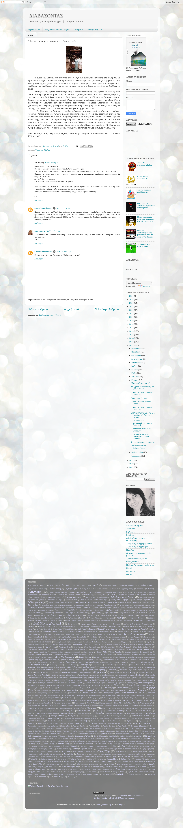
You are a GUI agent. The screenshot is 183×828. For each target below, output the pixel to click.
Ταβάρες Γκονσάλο (47, 749)
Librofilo (129, 568)
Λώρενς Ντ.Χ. (148, 665)
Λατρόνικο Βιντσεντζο (94, 660)
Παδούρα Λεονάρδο (145, 711)
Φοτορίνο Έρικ (93, 764)
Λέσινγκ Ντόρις (70, 662)
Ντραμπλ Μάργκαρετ (113, 705)
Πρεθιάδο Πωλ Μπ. (79, 726)
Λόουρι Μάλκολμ (71, 665)
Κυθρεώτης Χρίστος (100, 657)
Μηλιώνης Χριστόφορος (79, 677)
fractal (32, 777)
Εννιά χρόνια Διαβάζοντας (142, 177)
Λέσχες (81, 662)
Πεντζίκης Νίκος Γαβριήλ (99, 721)
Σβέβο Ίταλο (149, 733)
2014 (131, 338)
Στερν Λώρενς (114, 743)
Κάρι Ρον (150, 642)
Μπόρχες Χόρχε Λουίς (44, 693)
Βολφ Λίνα (136, 602)
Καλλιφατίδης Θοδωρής (120, 639)
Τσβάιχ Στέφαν (111, 757)
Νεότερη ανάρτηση (38, 309)
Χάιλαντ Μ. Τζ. (85, 766)
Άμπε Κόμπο (139, 589)
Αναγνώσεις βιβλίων (134, 526)
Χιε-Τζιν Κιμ (57, 772)
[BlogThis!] (84, 146)
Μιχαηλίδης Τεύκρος (36, 680)
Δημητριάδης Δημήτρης (108, 620)
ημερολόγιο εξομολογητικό (131, 634)
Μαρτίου (135, 380)
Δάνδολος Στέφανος (41, 620)
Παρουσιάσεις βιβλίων (120, 718)
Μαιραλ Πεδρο (60, 667)
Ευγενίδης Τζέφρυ (74, 632)
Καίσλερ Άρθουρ (65, 639)
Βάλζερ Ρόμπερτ (72, 600)
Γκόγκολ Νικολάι (113, 610)
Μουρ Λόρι (61, 683)
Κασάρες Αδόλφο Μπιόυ (115, 644)
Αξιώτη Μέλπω (62, 594)
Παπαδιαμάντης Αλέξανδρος (142, 716)
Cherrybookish (132, 562)
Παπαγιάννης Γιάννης (87, 716)
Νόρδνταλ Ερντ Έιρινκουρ (133, 698)
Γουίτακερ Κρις (32, 618)
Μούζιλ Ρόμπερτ (142, 680)
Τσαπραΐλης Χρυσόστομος (94, 756)
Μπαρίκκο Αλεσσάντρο (80, 685)
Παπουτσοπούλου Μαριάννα (73, 718)
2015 (131, 335)
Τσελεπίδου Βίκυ (125, 757)
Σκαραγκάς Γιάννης (103, 738)
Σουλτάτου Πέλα (93, 741)
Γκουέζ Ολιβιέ (68, 613)
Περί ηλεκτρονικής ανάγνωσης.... (138, 447)
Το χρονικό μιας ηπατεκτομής (143, 245)
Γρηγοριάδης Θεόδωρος (136, 618)
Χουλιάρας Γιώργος (146, 772)
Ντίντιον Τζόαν (118, 703)
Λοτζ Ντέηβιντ (84, 665)
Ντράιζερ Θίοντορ (97, 705)
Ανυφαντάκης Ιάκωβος (47, 594)
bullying (131, 774)
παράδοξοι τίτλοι (105, 718)
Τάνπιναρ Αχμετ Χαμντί (114, 749)
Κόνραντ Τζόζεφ (101, 652)
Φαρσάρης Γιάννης (141, 759)
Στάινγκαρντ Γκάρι (149, 741)
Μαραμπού (99, 672)
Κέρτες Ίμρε (43, 649)
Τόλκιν (151, 751)
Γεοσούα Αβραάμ (110, 605)
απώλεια (111, 595)
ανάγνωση (35, 591)
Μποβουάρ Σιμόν (103, 690)
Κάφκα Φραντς (50, 647)
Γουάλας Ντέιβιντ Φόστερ (74, 615)
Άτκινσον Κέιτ (90, 597)
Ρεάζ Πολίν (40, 728)
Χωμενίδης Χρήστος (73, 774)
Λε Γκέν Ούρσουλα (123, 660)
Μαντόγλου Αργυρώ (69, 673)
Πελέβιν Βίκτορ (53, 721)
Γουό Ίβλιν (82, 618)
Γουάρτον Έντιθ (92, 615)
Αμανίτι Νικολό (113, 589)
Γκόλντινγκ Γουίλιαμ (129, 610)
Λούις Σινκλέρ (108, 665)
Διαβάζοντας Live (94, 30)
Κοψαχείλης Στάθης (123, 654)
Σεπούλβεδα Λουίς (100, 736)
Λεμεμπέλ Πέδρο (56, 662)
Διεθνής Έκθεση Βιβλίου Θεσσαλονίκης (138, 624)
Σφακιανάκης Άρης (102, 746)
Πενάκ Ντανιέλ (66, 721)
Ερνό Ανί (152, 629)
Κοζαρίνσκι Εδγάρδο (56, 652)
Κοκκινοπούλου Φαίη (73, 652)
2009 (131, 467)
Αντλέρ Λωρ (127, 592)
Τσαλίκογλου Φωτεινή (49, 756)
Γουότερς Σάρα (108, 618)
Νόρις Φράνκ (148, 698)
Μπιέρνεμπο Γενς (58, 690)
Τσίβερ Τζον (34, 759)
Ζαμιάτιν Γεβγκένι (123, 631)
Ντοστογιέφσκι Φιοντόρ (64, 705)
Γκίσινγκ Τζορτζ (99, 610)
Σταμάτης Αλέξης (63, 744)
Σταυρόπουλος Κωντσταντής (82, 743)
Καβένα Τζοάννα (50, 639)
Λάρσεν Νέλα (79, 660)
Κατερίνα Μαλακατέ (43, 208)
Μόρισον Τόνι (129, 680)
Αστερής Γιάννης (39, 597)
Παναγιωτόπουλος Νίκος (115, 713)
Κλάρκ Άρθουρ (118, 649)
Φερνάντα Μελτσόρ (54, 761)
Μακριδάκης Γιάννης (135, 667)
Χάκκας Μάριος (98, 766)
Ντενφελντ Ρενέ (142, 700)
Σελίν (29, 736)
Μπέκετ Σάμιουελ (95, 688)
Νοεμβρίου (136, 352)
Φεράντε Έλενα (40, 762)
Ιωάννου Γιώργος (133, 637)
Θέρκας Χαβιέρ (82, 637)
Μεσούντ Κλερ (63, 677)
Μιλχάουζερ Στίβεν (125, 677)
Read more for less (139, 398)
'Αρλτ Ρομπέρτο (33, 585)
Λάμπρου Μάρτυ (67, 660)
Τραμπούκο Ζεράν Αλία (135, 754)
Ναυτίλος (130, 550)
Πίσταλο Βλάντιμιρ (114, 723)
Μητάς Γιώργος (94, 678)
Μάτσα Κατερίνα (150, 675)
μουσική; (88, 683)
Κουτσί (90, 655)
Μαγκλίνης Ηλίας (34, 667)
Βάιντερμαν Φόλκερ (146, 597)
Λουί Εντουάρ (97, 665)
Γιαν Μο (150, 605)
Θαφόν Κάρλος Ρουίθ (35, 637)
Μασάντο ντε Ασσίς (121, 675)
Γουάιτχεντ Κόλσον (55, 615)
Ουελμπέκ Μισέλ (85, 711)
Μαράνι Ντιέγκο (115, 672)
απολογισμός (88, 595)
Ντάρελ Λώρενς (47, 700)
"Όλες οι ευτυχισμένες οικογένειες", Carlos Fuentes (140, 436)
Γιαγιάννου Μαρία (138, 605)
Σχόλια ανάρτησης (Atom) (50, 315)
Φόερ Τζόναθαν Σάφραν (104, 762)
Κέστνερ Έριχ (66, 649)
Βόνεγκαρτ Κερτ (148, 602)
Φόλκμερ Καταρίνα (121, 761)
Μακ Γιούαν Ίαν (74, 667)
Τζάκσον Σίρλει (33, 751)
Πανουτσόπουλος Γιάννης (135, 713)
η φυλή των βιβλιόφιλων (106, 634)
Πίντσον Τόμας (81, 723)
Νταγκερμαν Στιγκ (33, 700)
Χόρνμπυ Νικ (132, 772)
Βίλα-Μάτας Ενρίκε (83, 602)
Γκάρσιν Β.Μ (32, 610)
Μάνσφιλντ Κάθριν (141, 670)
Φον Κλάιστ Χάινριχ (136, 761)
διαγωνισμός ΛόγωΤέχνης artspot (95, 624)
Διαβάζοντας (139, 620)
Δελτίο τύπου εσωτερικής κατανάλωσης (136, 539)
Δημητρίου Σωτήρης (124, 620)
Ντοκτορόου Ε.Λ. (146, 703)
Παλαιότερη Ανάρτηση (107, 309)
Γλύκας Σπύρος (40, 615)
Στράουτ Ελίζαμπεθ (70, 746)
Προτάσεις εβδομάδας (138, 726)
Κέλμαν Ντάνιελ (124, 647)
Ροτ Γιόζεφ (129, 728)
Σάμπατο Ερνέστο (70, 734)
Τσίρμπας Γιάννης (62, 759)
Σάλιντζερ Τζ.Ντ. (147, 731)
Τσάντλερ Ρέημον (65, 756)
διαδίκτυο (116, 624)
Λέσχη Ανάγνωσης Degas (137, 547)
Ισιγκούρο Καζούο (118, 637)
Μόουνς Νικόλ (104, 680)
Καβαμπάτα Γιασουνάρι (35, 639)
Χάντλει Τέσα (74, 769)
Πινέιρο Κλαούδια (67, 723)
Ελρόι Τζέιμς (82, 629)
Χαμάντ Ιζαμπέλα (129, 766)
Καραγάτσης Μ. (88, 642)
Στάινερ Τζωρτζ (35, 743)
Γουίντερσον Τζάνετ (146, 615)
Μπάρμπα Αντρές (97, 685)
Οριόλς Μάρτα (57, 711)
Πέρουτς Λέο (143, 721)
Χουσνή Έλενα (33, 774)
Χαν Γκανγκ (53, 769)
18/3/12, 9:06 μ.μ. (63, 252)
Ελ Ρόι (39, 629)
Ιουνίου (134, 370)
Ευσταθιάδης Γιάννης (90, 631)
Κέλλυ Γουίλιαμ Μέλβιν (108, 647)
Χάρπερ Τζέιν (132, 769)
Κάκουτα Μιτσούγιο (80, 639)
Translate (146, 286)
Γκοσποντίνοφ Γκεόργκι (52, 613)
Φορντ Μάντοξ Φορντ (52, 764)
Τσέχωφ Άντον (138, 756)
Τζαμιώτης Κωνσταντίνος (49, 751)
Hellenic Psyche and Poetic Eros (140, 565)
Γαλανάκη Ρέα (65, 605)
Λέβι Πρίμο (31, 662)
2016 (131, 331)
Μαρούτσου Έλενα (57, 675)
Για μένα (79, 30)
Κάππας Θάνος (74, 642)
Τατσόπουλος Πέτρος (132, 749)
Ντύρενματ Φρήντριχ (130, 705)
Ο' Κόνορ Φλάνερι (48, 708)
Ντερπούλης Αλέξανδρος (43, 703)
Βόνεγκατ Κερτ (33, 605)
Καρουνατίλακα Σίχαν (35, 644)
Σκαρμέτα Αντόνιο (134, 738)
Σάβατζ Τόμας (49, 731)
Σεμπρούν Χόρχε (66, 736)
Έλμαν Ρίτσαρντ (69, 629)
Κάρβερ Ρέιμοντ (137, 642)
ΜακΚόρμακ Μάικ (105, 667)
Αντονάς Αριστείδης (140, 592)
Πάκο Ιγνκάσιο (53, 713)
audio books (87, 774)
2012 (131, 345)
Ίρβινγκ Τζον (104, 637)
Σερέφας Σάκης (125, 736)
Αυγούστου (136, 362)
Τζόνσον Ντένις (90, 751)
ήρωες (151, 634)
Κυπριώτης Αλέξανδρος (117, 657)
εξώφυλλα (92, 629)
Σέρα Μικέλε (113, 736)
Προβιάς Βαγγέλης (109, 726)
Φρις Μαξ (41, 766)
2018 (131, 324)
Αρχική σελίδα (34, 30)
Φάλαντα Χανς (126, 759)
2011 (131, 460)
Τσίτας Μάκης (89, 759)
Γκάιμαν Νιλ (87, 608)
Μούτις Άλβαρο (99, 683)
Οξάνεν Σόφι (45, 711)
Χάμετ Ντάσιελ (142, 766)
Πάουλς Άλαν (72, 716)
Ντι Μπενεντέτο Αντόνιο (62, 703)
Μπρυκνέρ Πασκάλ (68, 695)
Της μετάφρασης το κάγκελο (142, 442)
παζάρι (30, 713)
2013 (131, 342)
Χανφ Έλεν (96, 769)
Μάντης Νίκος (54, 673)
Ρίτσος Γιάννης (82, 728)
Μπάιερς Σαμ (131, 683)
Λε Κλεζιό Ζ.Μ (136, 660)
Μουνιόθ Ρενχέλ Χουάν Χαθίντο (44, 683)
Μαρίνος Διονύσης (146, 673)
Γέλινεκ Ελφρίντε (78, 605)
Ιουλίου (134, 366)
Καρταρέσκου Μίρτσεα (82, 644)
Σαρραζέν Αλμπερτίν (122, 733)
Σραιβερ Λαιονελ (135, 741)
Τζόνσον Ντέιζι (78, 751)
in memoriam (41, 777)
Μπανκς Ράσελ (45, 685)
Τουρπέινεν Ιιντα (105, 754)
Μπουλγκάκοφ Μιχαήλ (111, 693)
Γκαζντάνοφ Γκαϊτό (73, 607)
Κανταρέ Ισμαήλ (60, 642)
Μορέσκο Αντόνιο (117, 680)
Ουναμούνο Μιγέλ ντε (114, 711)
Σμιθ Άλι (44, 741)
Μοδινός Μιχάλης (59, 680)
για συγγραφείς (124, 605)
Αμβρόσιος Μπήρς (126, 589)
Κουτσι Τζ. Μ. (100, 655)
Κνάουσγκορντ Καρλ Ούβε (37, 652)
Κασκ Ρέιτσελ (130, 644)
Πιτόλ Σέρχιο (127, 723)
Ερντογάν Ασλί (35, 631)
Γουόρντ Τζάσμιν (94, 618)
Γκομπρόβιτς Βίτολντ (146, 610)
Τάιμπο (75, 749)
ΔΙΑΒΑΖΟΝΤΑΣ (46, 15)
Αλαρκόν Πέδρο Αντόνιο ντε (37, 589)
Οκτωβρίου (136, 355)
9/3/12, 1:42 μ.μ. (51, 163)
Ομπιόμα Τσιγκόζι (147, 708)
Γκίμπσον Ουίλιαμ (85, 610)
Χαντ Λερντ (63, 769)
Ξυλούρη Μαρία (33, 708)
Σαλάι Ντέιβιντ (133, 731)
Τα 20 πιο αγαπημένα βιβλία (144, 164)
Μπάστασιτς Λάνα (34, 688)
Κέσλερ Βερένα (54, 649)
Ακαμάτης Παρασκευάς (128, 585)
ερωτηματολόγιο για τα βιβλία (53, 632)
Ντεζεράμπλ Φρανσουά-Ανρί (89, 700)
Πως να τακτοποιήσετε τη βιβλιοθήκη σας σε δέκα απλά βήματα (145, 233)
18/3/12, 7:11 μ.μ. (53, 231)
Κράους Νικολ (137, 655)
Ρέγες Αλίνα (50, 728)
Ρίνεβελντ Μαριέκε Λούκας (65, 728)
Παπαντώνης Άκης (54, 718)
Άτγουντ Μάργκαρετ (73, 597)
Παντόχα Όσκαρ (41, 716)
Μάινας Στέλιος (48, 667)
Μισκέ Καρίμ (137, 677)
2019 (131, 321)
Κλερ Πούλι (129, 649)
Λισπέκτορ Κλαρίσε (56, 665)
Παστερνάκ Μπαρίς (136, 718)
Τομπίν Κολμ (68, 754)
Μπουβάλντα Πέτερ (60, 693)
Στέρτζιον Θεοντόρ (128, 743)
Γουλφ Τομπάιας (71, 618)
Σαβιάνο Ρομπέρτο (63, 731)
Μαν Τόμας (113, 670)
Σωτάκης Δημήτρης (126, 746)
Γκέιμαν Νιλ (59, 610)
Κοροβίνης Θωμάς (131, 652)
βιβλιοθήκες (148, 600)
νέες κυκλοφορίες (39, 698)
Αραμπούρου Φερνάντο (126, 594)
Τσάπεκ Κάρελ (78, 756)
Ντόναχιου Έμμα (33, 705)
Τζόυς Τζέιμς (104, 751)
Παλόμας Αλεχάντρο (82, 713)
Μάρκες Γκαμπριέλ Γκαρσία (38, 675)
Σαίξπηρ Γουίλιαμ (107, 731)
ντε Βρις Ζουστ (60, 700)
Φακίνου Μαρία (112, 759)
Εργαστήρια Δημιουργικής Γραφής (134, 629)
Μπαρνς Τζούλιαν (113, 685)
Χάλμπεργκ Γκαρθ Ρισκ (113, 766)
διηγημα (31, 626)
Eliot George (151, 774)
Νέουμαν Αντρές (53, 698)
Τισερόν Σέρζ (119, 751)
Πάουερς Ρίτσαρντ (57, 716)
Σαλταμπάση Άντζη (34, 733)
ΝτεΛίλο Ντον (127, 700)
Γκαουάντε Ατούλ (147, 607)
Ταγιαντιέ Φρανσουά (63, 749)
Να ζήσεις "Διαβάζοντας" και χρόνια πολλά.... (142, 388)
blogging (97, 774)
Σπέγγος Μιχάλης (107, 741)
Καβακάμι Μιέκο (147, 637)
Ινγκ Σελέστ (93, 637)
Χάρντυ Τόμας (120, 769)
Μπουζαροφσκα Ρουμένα (91, 693)
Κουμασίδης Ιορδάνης (78, 654)
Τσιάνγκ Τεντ (150, 757)
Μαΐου (134, 373)
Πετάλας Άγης (41, 723)
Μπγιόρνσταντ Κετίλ (64, 688)
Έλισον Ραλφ (57, 629)
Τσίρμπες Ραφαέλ (76, 759)
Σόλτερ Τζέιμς (63, 741)
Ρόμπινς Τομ (119, 728)
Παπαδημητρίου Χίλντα (120, 716)
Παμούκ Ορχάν (97, 713)
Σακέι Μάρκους (121, 731)
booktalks (120, 774)
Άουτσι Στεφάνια (75, 594)
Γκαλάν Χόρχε (119, 607)
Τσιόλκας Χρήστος (47, 759)
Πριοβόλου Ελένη (94, 726)
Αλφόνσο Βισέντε (100, 589)
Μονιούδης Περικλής (75, 680)
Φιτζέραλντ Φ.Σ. (69, 761)
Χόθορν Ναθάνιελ (118, 772)
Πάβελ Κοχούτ (130, 711)
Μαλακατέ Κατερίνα (45, 670)
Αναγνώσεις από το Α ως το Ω (57, 30)
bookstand (107, 774)
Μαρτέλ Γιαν (95, 675)
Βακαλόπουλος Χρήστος (36, 600)
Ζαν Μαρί (135, 631)
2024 (131, 303)
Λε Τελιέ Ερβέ (148, 660)
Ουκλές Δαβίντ (99, 711)
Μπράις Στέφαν (40, 695)
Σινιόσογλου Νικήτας (45, 738)
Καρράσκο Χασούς (65, 644)
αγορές (96, 585)
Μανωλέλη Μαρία (85, 672)
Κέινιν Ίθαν (77, 647)
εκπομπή (31, 629)
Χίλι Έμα (66, 772)
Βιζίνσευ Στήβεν (53, 602)
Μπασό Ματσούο (147, 685)
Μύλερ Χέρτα (81, 695)
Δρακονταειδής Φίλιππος (68, 626)
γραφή (120, 617)
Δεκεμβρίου (136, 348)
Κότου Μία (47, 654)
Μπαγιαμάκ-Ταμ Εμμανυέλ (115, 683)
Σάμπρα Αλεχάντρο (87, 734)
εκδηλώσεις (141, 626)
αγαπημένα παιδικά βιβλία (81, 585)
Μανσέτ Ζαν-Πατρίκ (125, 670)
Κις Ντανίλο (106, 649)
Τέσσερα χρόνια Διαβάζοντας (144, 191)
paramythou (39, 231)
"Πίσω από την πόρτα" (140, 383)
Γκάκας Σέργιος (106, 607)
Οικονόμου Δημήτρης (116, 708)
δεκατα (67, 620)
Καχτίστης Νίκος (65, 647)
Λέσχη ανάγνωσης (92, 662)
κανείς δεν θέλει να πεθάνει (39, 642)
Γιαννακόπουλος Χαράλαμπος (54, 607)
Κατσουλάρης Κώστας (35, 647)
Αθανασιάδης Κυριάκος (109, 585)
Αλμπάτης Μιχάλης (86, 589)
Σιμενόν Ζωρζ (137, 736)
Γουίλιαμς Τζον (131, 615)
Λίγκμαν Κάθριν (147, 662)
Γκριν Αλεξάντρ (140, 613)
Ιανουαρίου (136, 456)
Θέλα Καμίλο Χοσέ (51, 637)
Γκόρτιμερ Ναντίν (34, 613)
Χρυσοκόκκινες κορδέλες (136, 559)
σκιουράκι (147, 739)
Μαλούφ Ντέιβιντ (80, 670)
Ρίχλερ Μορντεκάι (95, 728)
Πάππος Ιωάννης (91, 718)
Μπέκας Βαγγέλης (80, 688)
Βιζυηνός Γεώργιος (67, 602)
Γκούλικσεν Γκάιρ (82, 613)
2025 (131, 300)
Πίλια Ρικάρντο (54, 723)
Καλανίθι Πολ (93, 639)
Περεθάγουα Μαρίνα (116, 721)
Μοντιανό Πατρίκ (90, 680)
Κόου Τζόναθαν (116, 652)
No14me (130, 575)
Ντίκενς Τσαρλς (105, 703)
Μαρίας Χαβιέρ (129, 673)
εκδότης (150, 626)
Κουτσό (111, 655)
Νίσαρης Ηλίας (95, 698)
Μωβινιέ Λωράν (94, 695)
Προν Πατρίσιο (123, 726)
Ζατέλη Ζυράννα (33, 634)
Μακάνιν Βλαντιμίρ (89, 667)
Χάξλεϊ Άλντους (107, 769)
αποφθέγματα (100, 595)
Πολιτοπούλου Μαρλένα (36, 726)
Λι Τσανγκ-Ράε (134, 662)
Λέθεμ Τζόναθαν (43, 662)
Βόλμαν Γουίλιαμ (125, 602)
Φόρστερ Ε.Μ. (81, 764)
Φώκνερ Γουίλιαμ (52, 767)
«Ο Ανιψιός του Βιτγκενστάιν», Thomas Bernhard (141, 423)
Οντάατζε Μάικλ (33, 711)
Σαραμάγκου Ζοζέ (104, 734)
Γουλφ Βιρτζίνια (45, 618)
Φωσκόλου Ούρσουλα (70, 767)
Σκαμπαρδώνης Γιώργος (86, 738)
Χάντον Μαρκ (85, 769)
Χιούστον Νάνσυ (91, 772)
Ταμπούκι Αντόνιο (87, 749)
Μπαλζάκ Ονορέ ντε (145, 683)
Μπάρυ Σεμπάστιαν (132, 685)
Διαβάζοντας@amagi (47, 623)
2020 (131, 317)
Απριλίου (135, 377)
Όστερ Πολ (69, 711)
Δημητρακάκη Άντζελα (91, 620)
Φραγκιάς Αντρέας (140, 764)
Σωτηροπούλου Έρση (143, 746)
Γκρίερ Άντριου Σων (125, 613)
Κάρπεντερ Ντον (50, 644)
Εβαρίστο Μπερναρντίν (98, 626)
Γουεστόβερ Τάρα (117, 615)
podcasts (57, 777)
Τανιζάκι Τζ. (100, 749)
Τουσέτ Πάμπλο (119, 754)
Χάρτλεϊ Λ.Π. (143, 769)
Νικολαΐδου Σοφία (68, 698)
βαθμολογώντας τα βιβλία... (122, 597)
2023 (131, 306)
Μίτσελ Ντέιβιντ (149, 678)
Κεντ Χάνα (149, 647)
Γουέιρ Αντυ (104, 615)
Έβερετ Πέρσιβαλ (115, 626)
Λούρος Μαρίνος (135, 665)
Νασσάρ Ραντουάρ (137, 695)
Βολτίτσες (130, 535)
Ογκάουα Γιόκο (78, 708)
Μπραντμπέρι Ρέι (53, 695)
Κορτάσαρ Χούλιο (146, 652)
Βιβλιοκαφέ (130, 532)
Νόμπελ (119, 698)
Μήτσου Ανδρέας (109, 678)
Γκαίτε (96, 607)
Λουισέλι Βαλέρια (121, 665)
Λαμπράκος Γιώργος (36, 660)
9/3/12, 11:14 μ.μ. (63, 208)
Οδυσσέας (91, 708)
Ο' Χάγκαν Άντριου (64, 708)
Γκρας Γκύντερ (96, 613)
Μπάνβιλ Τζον (32, 685)
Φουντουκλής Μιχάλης (124, 764)
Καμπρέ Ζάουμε (136, 639)
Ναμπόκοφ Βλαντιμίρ (108, 695)
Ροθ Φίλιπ (108, 728)
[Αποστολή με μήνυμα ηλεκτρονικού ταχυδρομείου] (81, 146)
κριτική (51, 657)
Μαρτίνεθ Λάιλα (107, 675)
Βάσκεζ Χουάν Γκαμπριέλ (120, 600)
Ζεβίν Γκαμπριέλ (47, 634)
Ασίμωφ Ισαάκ (141, 594)
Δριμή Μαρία (84, 626)
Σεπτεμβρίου (137, 359)
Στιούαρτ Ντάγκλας (54, 746)
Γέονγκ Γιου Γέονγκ (93, 605)
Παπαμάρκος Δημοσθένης (36, 718)
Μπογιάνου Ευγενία (119, 690)
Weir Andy (71, 777)
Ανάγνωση (130, 529)
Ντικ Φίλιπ (91, 703)
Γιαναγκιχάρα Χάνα (35, 608)
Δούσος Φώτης (52, 626)
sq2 (64, 777)
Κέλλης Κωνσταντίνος (91, 647)
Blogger (122, 805)
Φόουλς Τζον (37, 764)
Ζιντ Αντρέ (58, 634)
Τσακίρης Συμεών (33, 756)
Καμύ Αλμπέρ (148, 639)
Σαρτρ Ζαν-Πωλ (137, 733)
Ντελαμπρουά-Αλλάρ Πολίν (110, 700)
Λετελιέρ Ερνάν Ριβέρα (109, 662)
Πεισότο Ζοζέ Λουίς (37, 721)
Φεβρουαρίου (137, 452)
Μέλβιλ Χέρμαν (35, 677)
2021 (131, 314)
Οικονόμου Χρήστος (132, 708)
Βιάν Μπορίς (136, 600)
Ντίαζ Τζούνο (79, 703)
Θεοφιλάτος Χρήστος (67, 637)
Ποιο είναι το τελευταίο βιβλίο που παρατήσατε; (146, 205)
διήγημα (41, 626)
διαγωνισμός (72, 624)
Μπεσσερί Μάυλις (43, 690)
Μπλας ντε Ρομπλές (87, 690)
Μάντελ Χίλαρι (40, 673)
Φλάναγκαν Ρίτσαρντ (84, 762)
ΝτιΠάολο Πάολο (131, 703)
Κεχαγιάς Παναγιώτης (80, 649)
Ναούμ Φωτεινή (123, 695)
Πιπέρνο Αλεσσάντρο (99, 723)
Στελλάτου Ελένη (100, 743)
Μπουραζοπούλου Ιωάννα (133, 693)
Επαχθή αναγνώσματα (107, 629)
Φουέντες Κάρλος (42, 150)
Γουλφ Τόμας (59, 618)
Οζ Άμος (104, 708)
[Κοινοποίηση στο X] (86, 146)
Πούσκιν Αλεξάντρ (52, 726)
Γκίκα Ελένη (71, 610)
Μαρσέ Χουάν (83, 675)
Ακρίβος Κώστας (147, 585)
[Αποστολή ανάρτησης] (77, 146)
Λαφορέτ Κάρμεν (108, 660)
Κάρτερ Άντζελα (99, 644)
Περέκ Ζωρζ (130, 721)
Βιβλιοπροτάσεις (36, 602)
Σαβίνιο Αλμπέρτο (78, 731)
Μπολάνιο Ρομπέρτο (137, 690)
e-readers (140, 774)
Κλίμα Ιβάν (149, 649)
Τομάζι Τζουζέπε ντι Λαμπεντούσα (50, 754)
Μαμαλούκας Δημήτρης (97, 670)
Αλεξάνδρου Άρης (70, 589)
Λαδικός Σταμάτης (149, 657)
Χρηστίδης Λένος (59, 774)
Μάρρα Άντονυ (71, 675)
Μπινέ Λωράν (72, 690)
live (50, 777)
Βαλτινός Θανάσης (87, 600)
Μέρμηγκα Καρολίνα (49, 677)
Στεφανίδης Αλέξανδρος (145, 743)
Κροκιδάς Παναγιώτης (65, 657)
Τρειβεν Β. (149, 754)
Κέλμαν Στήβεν (137, 647)
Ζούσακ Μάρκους (89, 634)
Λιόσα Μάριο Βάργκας (37, 665)
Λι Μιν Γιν (123, 662)
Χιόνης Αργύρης (77, 772)
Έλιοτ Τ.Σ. (47, 629)
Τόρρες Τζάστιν (81, 754)
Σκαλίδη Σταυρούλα (69, 738)
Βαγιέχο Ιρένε (103, 597)
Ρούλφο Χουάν (141, 728)
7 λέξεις (50, 585)
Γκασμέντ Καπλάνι (45, 610)
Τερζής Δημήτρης (147, 749)
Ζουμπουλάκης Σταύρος (73, 634)
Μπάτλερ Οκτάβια (48, 688)
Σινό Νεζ (57, 738)
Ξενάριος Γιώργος (147, 705)
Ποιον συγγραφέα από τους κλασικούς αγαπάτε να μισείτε (145, 219)
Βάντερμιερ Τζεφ (101, 600)
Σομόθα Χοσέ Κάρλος (78, 741)
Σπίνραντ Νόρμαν (121, 741)
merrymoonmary (104, 805)
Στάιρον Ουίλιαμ (49, 743)
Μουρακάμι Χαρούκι (75, 683)
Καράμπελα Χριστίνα (103, 642)
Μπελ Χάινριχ (109, 688)
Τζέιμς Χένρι (65, 751)
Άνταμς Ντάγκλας (96, 592)
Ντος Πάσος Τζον (47, 705)
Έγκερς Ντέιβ (129, 626)
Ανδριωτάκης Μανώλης (78, 592)
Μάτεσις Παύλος (136, 675)
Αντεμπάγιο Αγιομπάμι (112, 592)
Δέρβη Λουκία (76, 620)
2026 (131, 296)
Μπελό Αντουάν (122, 688)
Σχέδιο (113, 746)
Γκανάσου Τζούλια (133, 607)
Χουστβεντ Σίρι (45, 774)
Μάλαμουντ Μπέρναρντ (64, 670)
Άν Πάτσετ (149, 589)
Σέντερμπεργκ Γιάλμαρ (83, 736)
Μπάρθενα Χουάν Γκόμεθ (61, 685)
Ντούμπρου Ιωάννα (82, 705)
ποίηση (137, 723)
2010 (131, 464)
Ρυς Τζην (38, 731)
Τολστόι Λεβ (32, 754)
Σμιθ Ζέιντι (53, 741)
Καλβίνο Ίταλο (105, 639)
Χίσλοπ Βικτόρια (104, 772)
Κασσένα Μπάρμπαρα (145, 644)
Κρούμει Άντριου (85, 657)
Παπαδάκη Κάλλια (104, 716)
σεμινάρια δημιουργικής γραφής (45, 736)
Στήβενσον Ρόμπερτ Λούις (36, 746)
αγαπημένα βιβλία (62, 585)
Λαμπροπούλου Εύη (52, 660)
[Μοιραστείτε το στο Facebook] (89, 146)
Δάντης (53, 620)
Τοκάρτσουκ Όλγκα (139, 751)
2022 (131, 310)
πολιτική (147, 723)
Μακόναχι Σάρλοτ (119, 667)
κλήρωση (139, 649)
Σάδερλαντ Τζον (92, 731)
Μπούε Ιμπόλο (74, 693)
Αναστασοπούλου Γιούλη (58, 592)
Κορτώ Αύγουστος (34, 655)
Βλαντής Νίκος (112, 602)
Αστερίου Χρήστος (55, 597)
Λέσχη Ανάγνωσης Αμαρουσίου (139, 544)
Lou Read (130, 571)
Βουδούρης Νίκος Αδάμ (49, 605)
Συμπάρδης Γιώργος (86, 746)
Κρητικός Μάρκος (40, 657)
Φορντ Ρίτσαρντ (68, 764)
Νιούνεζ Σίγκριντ (81, 698)
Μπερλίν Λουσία (137, 688)
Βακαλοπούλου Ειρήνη (54, 600)
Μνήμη (48, 680)
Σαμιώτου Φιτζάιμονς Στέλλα (52, 733)
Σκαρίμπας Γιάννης (119, 739)
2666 (43, 585)
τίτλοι (128, 751)
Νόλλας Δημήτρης (108, 698)
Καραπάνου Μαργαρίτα (120, 642)
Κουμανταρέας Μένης (61, 654)
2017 (131, 328)
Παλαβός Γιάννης (67, 713)
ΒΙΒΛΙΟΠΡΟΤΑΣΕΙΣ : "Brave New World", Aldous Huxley (143, 415)
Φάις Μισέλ (100, 759)
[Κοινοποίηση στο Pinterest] (91, 146)
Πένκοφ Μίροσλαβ (80, 721)
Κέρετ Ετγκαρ (32, 649)
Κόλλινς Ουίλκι (88, 652)
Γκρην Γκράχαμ (110, 613)
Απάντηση (38, 200)
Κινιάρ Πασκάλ (95, 649)
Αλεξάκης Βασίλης (54, 589)
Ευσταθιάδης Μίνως (107, 632)
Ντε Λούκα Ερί (72, 700)
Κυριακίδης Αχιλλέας (134, 657)
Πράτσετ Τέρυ (65, 726)
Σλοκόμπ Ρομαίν (33, 741)
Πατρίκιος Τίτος (150, 718)
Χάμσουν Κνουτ (40, 769)
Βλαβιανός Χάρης (98, 602)
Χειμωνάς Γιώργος (44, 772)
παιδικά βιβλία (40, 713)
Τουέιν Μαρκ (93, 754)
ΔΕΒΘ (60, 620)
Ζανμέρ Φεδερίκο (147, 631)
